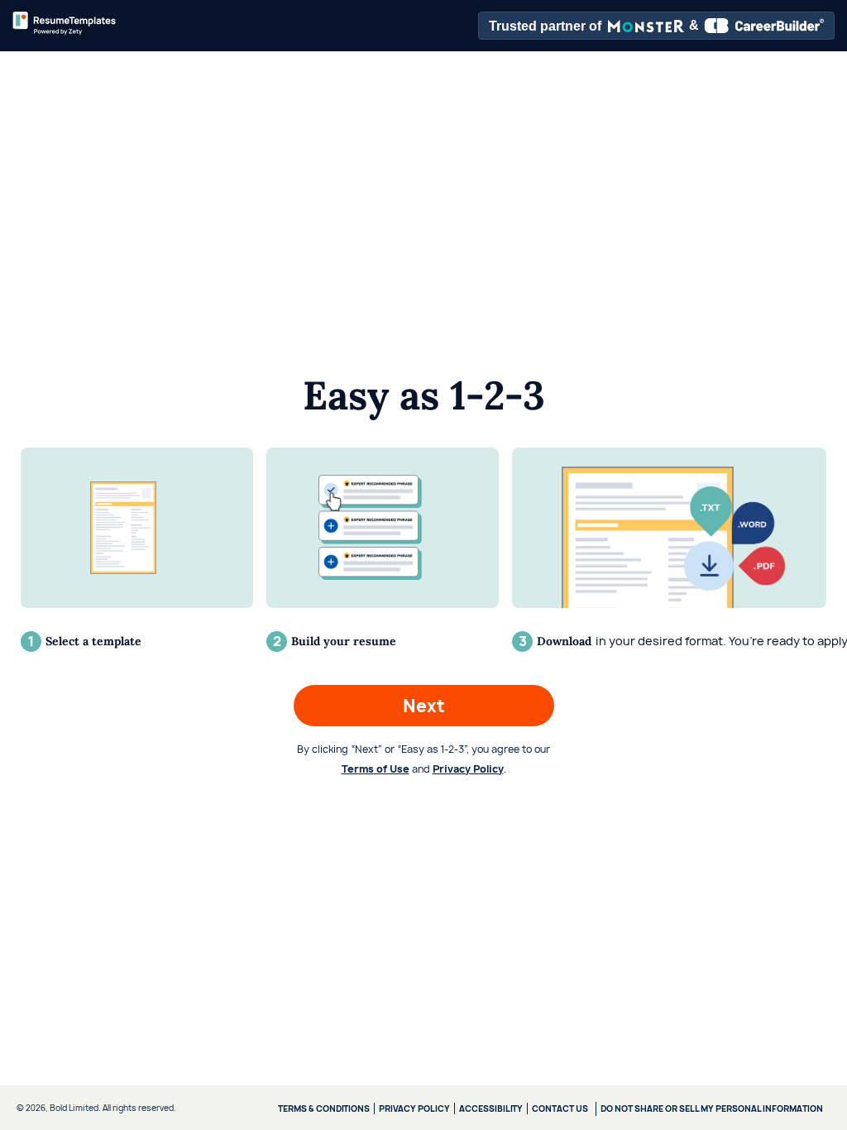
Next (424, 706)
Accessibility (491, 1108)
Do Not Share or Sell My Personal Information (712, 1108)
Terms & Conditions (324, 1108)
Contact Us (560, 1108)
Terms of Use (375, 769)
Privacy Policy (468, 769)
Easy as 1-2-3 (424, 395)
